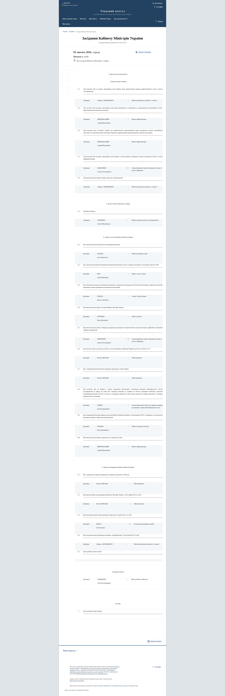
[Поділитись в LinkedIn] (66, 90)
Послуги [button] (83, 19)
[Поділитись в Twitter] (66, 78)
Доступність (159, 3)
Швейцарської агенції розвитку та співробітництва (92, 673)
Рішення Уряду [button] (105, 19)
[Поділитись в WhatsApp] (66, 84)
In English (159, 7)
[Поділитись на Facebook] (66, 72)
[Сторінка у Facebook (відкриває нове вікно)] (145, 21)
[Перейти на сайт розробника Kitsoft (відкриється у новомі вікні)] (70, 690)
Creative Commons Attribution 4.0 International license (108, 686)
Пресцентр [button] (66, 24)
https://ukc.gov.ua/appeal (77, 680)
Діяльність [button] (93, 19)
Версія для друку (155, 641)
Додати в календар (145, 52)
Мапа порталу (69, 651)
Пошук (160, 21)
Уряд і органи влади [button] (69, 19)
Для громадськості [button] (120, 19)
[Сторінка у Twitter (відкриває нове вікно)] (148, 21)
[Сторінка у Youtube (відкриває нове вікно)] (151, 21)
